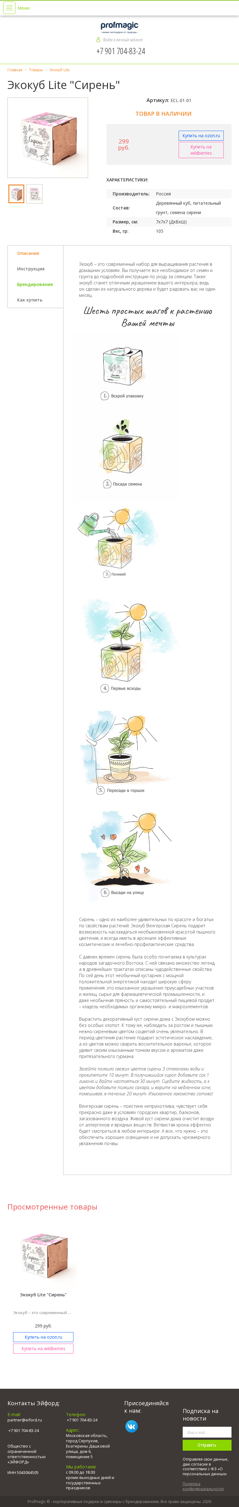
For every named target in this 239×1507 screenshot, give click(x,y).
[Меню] (9, 8)
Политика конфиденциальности (203, 1486)
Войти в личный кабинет (123, 39)
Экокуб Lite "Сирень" (43, 1295)
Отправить (207, 1445)
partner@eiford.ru (24, 1420)
